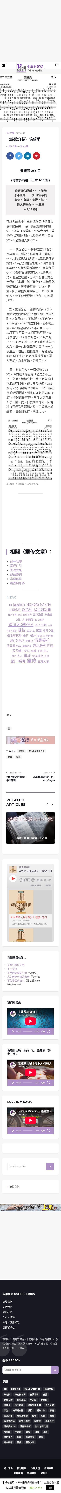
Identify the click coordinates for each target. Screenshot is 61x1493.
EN (10, 605)
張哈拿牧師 (14, 635)
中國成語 (14, 610)
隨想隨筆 (21, 1468)
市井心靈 (48, 630)
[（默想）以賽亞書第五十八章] (30, 828)
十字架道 (12, 968)
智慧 (39, 635)
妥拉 (21, 630)
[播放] (12, 1031)
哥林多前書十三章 (36, 751)
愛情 (26, 635)
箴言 (46, 651)
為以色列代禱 (43, 645)
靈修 (31, 661)
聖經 (27, 656)
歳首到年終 (17, 640)
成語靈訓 (16, 574)
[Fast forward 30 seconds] (33, 880)
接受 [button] (50, 1487)
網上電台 (8, 1468)
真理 (33, 651)
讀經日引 (16, 566)
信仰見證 (27, 614)
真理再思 (16, 579)
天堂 (50, 625)
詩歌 (18, 757)
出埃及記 (38, 614)
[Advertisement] (30, 30)
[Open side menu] (3, 65)
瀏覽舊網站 (8, 1327)
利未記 (48, 614)
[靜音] (43, 1031)
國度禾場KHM (21, 624)
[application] (30, 1021)
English (19, 604)
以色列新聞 (42, 609)
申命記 (26, 651)
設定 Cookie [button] (35, 1487)
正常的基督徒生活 (17, 972)
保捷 (20, 615)
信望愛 (21, 751)
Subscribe (35, 885)
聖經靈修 (31, 1473)
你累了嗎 (12, 614)
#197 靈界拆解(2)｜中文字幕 (16, 778)
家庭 (39, 630)
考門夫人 (17, 656)
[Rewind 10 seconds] (21, 880)
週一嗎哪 (16, 561)
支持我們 (14, 1186)
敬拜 (33, 635)
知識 (40, 651)
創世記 (20, 619)
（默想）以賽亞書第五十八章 (30, 838)
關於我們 (7, 1301)
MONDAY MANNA (38, 604)
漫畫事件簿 (26, 646)
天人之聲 (10, 133)
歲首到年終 (17, 583)
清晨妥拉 (42, 640)
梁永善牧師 (48, 636)
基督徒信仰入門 (15, 965)
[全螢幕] (48, 1031)
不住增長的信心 (15, 980)
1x (27, 880)
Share (48, 885)
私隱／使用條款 (11, 1322)
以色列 (27, 609)
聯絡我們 (7, 1312)
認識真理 (48, 1468)
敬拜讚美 (18, 1473)
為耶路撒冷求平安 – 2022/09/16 (44, 778)
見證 (47, 656)
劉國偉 (29, 619)
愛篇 (10, 757)
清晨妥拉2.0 (14, 645)
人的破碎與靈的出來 (18, 976)
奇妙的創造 (11, 631)
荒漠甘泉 (16, 570)
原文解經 (39, 620)
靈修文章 (43, 661)
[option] (30, 908)
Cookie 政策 (8, 1317)
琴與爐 (16, 651)
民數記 (29, 640)
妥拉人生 (31, 631)
